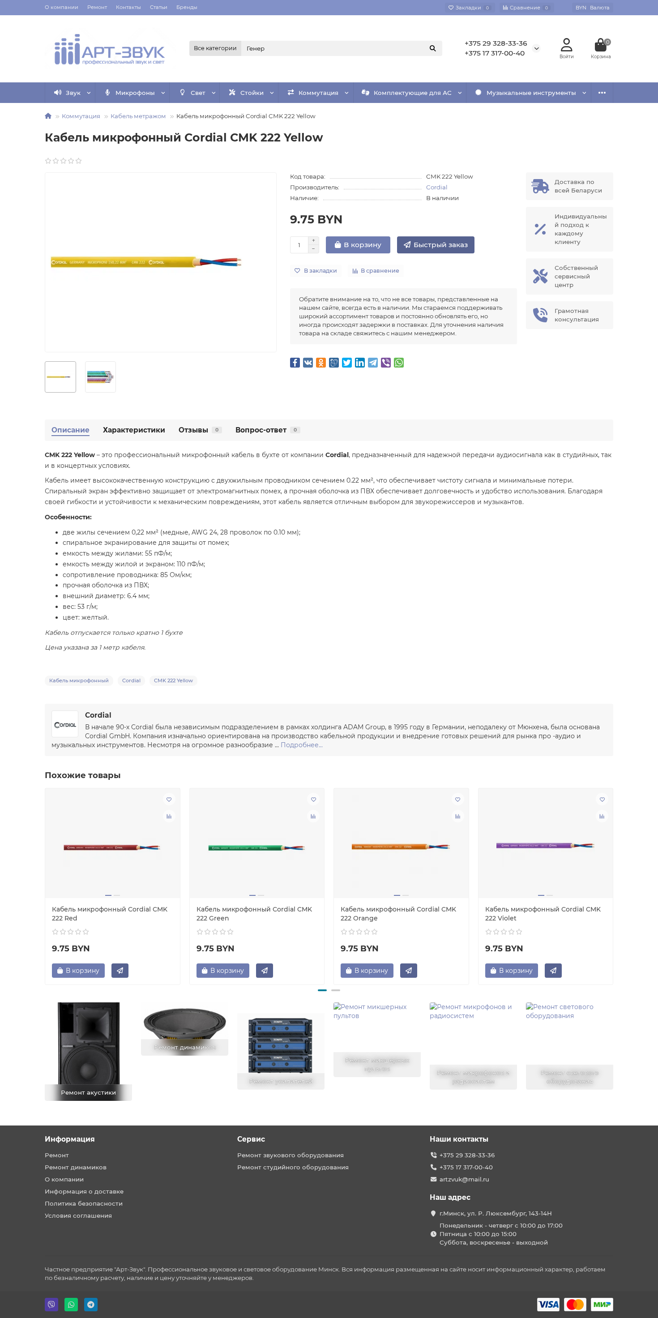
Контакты (128, 7)
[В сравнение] (169, 816)
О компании (61, 7)
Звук (73, 92)
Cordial (437, 187)
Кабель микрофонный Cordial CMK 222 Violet (543, 913)
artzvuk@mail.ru (464, 1179)
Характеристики (134, 430)
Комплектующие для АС (413, 92)
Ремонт (97, 7)
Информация (70, 1139)
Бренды (186, 7)
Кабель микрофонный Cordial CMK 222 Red (109, 913)
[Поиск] (433, 48)
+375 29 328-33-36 (496, 43)
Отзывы (198, 430)
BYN (593, 7)
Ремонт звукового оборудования (290, 1155)
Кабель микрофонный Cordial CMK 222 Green (254, 913)
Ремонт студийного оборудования (293, 1167)
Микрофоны (135, 92)
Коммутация (318, 92)
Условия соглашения (78, 1215)
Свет (198, 92)
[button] (322, 990)
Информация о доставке (84, 1191)
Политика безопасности (84, 1203)
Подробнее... (302, 745)
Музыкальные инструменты (531, 92)
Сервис (251, 1139)
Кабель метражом (138, 116)
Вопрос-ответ (266, 430)
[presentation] (45, 885)
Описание (70, 430)
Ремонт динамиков (76, 1167)
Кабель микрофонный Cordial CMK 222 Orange (398, 913)
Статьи (158, 7)
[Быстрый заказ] (119, 970)
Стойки (252, 92)
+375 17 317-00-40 (495, 53)
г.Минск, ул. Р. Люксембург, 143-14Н (496, 1213)
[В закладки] (169, 799)
